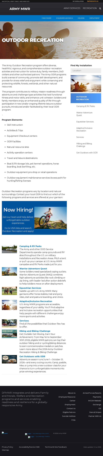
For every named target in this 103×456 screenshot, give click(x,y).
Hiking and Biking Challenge (34, 331)
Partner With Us (95, 416)
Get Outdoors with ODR (32, 356)
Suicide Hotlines (68, 416)
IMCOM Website (94, 401)
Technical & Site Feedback (56, 447)
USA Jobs (15, 228)
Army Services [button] (72, 8)
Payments (97, 397)
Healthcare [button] (46, 18)
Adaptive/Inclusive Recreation (35, 301)
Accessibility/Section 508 (29, 447)
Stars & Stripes (95, 412)
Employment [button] (95, 18)
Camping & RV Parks (30, 246)
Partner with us (92, 1)
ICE (100, 408)
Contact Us (71, 408)
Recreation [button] (90, 8)
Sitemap (5, 450)
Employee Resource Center (67, 399)
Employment (70, 405)
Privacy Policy (7, 447)
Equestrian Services (30, 288)
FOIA (73, 420)
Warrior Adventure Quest (33, 268)
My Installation (78, 1)
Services (24, 321)
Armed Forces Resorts (92, 393)
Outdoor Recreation (82, 98)
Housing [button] (81, 18)
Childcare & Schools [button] (64, 18)
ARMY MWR (20, 8)
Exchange (97, 405)
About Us (71, 393)
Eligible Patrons (69, 412)
